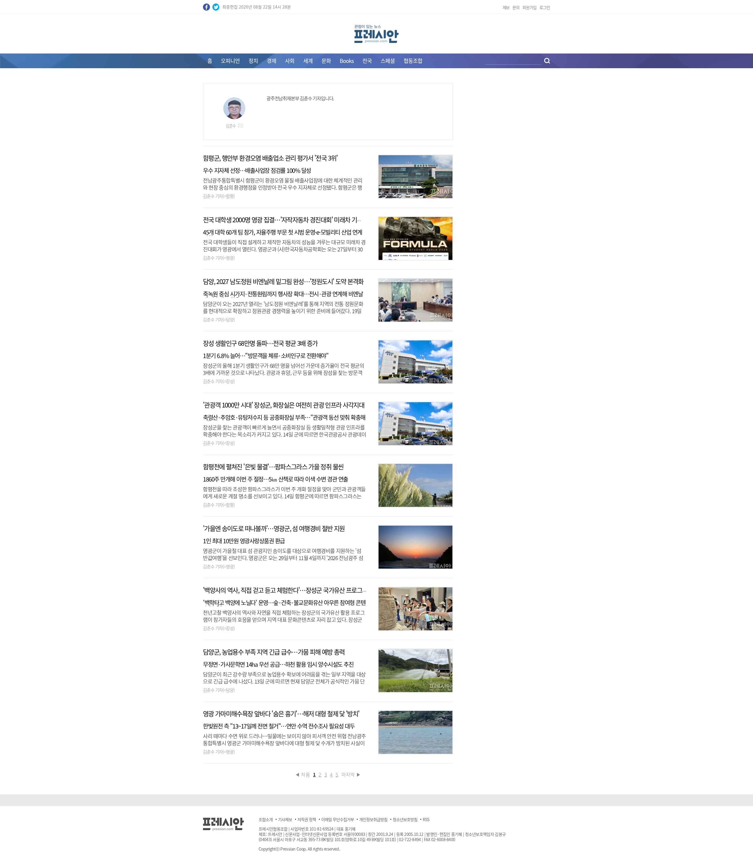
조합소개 (266, 819)
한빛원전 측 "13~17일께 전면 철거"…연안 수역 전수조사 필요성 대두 (278, 726)
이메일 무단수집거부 (337, 819)
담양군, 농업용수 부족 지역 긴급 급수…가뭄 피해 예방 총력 (274, 651)
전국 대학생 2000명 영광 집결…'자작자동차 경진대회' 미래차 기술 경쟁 (288, 219)
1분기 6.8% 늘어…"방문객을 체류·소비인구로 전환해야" (265, 355)
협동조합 (413, 61)
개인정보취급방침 (373, 819)
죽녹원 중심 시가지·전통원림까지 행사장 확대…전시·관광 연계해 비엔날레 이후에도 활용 (283, 297)
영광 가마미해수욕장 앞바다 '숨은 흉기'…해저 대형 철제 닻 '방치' (281, 713)
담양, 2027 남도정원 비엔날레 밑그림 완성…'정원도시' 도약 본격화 (283, 281)
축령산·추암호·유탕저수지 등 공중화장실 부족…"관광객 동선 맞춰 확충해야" (284, 420)
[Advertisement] (153, 171)
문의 (515, 7)
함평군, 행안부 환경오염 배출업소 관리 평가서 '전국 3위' (270, 158)
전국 (367, 61)
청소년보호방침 (405, 819)
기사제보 (285, 819)
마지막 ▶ (351, 774)
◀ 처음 (302, 774)
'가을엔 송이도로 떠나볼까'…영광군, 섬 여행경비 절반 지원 (274, 528)
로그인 (544, 7)
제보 (506, 7)
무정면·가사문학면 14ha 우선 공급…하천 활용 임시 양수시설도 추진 (278, 664)
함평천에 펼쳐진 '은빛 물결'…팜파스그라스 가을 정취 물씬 (273, 466)
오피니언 (230, 61)
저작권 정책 (306, 819)
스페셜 (388, 61)
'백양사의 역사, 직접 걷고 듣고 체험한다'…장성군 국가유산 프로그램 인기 (291, 590)
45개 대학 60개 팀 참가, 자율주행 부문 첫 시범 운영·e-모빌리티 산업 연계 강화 (282, 235)
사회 (289, 61)
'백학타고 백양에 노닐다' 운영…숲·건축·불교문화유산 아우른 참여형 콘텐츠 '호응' (284, 605)
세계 (308, 61)
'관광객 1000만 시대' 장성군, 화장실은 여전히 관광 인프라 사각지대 (283, 405)
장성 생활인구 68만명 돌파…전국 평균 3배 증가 (260, 343)
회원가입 (529, 7)
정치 (253, 61)
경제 (271, 61)
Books (347, 61)
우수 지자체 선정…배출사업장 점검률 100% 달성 (257, 170)
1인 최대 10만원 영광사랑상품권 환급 (244, 541)
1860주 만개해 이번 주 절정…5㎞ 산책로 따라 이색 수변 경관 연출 (275, 479)
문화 (326, 61)
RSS (426, 819)
